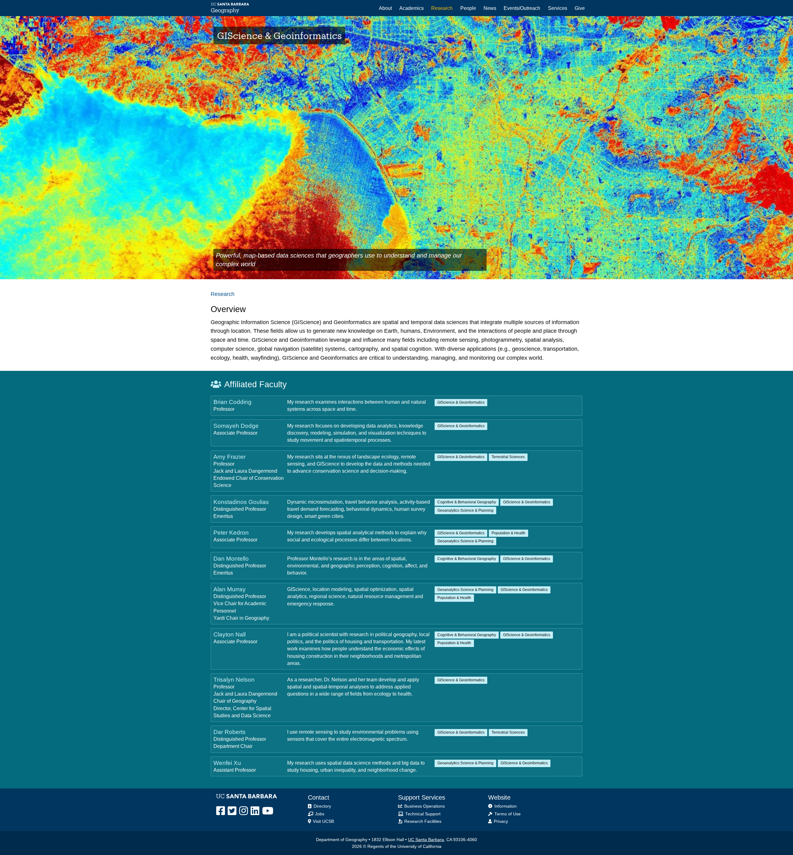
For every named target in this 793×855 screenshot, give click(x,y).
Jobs (319, 814)
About (385, 8)
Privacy (500, 821)
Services (557, 8)
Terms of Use (507, 814)
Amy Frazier (229, 456)
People (468, 8)
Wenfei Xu (227, 762)
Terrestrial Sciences (508, 457)
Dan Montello (231, 558)
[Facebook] (220, 811)
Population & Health (508, 533)
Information (505, 806)
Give (580, 8)
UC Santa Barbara (426, 839)
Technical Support (422, 814)
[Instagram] (243, 811)
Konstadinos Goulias (241, 501)
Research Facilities (422, 821)
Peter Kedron (231, 532)
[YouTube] (267, 811)
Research (442, 8)
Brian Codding (232, 401)
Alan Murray (229, 589)
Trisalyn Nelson (234, 679)
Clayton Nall (229, 634)
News (490, 8)
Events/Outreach (522, 8)
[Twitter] (232, 811)
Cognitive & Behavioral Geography (466, 502)
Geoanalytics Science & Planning (465, 510)
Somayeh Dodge (236, 425)
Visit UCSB (323, 821)
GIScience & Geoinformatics (460, 402)
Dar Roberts (229, 731)
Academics (411, 8)
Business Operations (424, 806)
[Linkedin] (255, 811)
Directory (321, 806)
